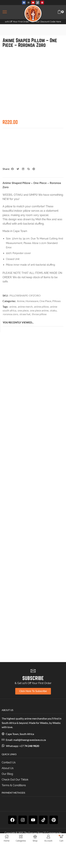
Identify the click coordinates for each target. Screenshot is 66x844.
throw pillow (39, 314)
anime (12, 306)
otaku (53, 310)
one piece (23, 310)
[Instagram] (28, 2)
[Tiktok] (37, 2)
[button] (5, 12)
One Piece (45, 301)
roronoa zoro (10, 314)
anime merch (25, 306)
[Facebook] (24, 2)
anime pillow (41, 306)
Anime (21, 301)
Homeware (32, 301)
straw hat (24, 314)
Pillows (56, 301)
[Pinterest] (42, 2)
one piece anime (39, 310)
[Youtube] (33, 2)
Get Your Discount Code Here (46, 21)
